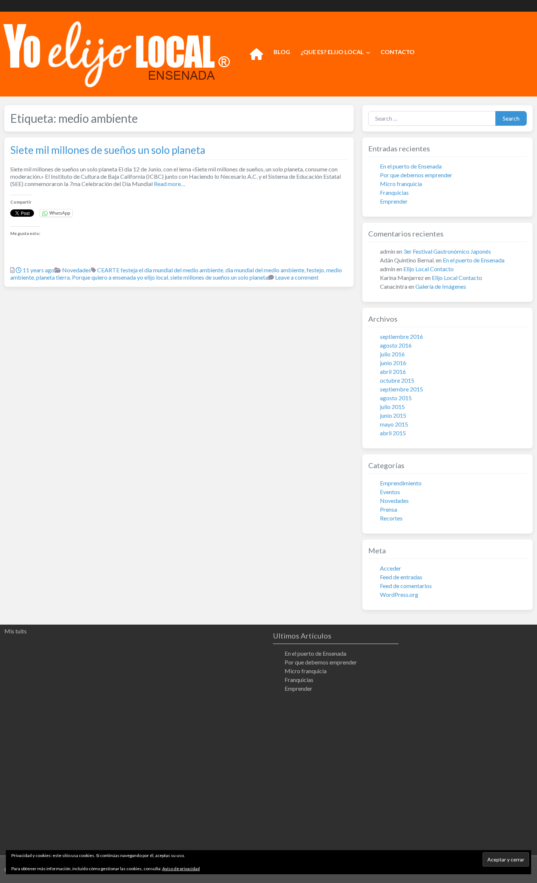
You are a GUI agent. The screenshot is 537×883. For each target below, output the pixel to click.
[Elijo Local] (116, 53)
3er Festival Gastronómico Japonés (447, 251)
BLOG (282, 51)
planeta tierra (53, 277)
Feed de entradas (401, 576)
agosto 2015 (396, 397)
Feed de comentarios (406, 585)
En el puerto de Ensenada (411, 166)
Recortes (391, 518)
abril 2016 (393, 371)
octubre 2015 (397, 380)
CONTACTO (398, 51)
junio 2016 (393, 362)
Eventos (390, 491)
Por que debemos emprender (416, 174)
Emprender (394, 201)
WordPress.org (399, 594)
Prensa (388, 509)
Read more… (169, 183)
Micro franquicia (401, 183)
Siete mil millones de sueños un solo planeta (107, 150)
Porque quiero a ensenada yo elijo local (120, 277)
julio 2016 (392, 353)
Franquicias (394, 192)
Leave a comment (297, 277)
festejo (315, 269)
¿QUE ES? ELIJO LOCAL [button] (332, 51)
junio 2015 (393, 415)
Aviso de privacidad (181, 868)
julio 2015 (392, 406)
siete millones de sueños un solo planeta (219, 277)
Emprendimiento (401, 483)
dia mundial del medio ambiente (264, 269)
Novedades (76, 269)
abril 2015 (393, 432)
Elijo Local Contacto (428, 268)
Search (511, 118)
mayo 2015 (394, 424)
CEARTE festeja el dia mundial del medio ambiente (160, 269)
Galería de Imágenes (440, 286)
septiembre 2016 (401, 336)
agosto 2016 (396, 345)
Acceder (390, 568)
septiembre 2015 (401, 389)
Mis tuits (15, 631)
